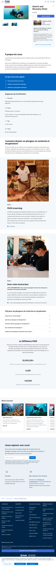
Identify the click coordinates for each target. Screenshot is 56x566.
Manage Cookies (8, 564)
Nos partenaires (32, 514)
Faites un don (32, 530)
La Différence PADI (19, 510)
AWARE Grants (32, 536)
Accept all (32, 564)
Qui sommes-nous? (19, 507)
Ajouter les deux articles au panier (43, 44)
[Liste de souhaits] (51, 2)
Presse (30, 512)
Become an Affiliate (6, 534)
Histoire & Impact (33, 527)
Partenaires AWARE (33, 533)
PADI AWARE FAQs (33, 525)
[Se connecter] (48, 2)
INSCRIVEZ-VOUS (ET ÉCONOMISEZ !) (28, 550)
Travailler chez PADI (19, 520)
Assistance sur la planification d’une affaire (47, 524)
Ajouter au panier (46, 16)
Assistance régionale (47, 538)
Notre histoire (18, 513)
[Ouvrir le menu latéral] (3, 2)
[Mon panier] (53, 2)
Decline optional (20, 564)
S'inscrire (32, 457)
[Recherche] (45, 2)
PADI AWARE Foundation (34, 522)
